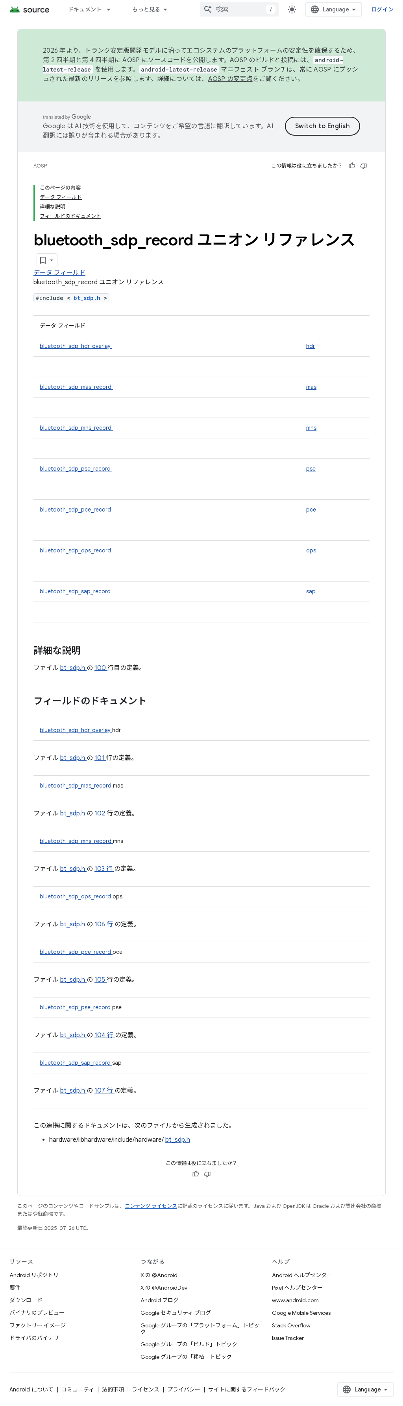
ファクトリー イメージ (37, 1325)
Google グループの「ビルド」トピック (188, 1344)
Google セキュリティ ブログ (175, 1312)
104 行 (104, 1035)
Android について (31, 1389)
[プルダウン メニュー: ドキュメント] (112, 9)
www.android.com (295, 1300)
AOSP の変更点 (230, 79)
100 (100, 668)
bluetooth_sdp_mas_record (76, 386)
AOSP (40, 165)
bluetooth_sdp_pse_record (76, 468)
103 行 (104, 869)
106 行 (104, 924)
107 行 (104, 1091)
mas (311, 386)
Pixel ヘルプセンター (297, 1287)
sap (311, 591)
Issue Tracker (288, 1338)
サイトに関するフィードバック (246, 1389)
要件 (14, 1287)
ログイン (382, 9)
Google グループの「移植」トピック (186, 1356)
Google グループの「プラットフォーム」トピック (199, 1328)
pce (311, 509)
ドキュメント (85, 9)
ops (311, 550)
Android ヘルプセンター (302, 1275)
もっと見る (146, 9)
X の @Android (158, 1275)
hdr (310, 346)
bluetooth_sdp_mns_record (76, 427)
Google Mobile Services (301, 1312)
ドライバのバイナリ (34, 1338)
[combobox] (239, 9)
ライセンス (145, 1389)
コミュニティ (77, 1389)
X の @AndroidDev (163, 1287)
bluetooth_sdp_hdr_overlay (76, 346)
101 (100, 758)
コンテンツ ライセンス (151, 1206)
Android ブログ (159, 1300)
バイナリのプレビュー (37, 1312)
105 (100, 980)
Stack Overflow (291, 1325)
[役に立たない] (364, 166)
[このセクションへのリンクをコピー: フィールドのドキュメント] (157, 702)
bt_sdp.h (89, 298)
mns (311, 427)
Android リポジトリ (34, 1275)
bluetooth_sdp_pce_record (76, 509)
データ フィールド (59, 273)
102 (100, 813)
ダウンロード (26, 1300)
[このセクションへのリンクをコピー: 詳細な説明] (91, 651)
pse (311, 468)
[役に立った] (352, 166)
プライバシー (183, 1389)
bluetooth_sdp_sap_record (76, 591)
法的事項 (113, 1389)
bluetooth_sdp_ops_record (76, 550)
